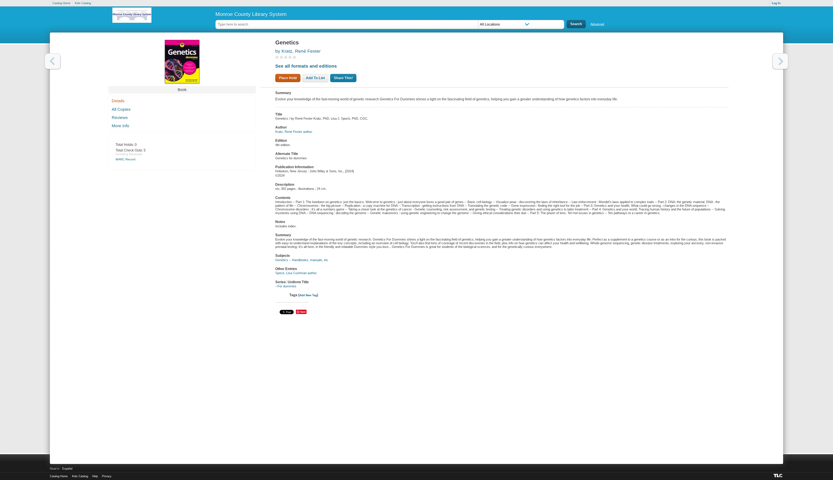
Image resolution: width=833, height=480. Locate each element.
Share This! (343, 78)
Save (303, 311)
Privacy (107, 476)
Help (95, 476)
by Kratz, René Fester (298, 51)
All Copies (121, 109)
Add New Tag (308, 295)
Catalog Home (61, 3)
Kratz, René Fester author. (294, 131)
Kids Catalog (83, 3)
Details (118, 101)
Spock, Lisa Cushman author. (296, 273)
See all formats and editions (306, 65)
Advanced (597, 24)
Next (780, 61)
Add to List (315, 78)
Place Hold (288, 78)
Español (67, 468)
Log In (776, 3)
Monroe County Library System (251, 14)
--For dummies (285, 286)
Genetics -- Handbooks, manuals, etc (301, 260)
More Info (120, 126)
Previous (53, 61)
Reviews (120, 117)
